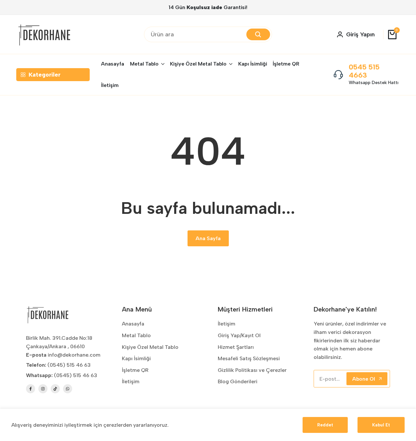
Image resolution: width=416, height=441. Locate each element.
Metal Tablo (136, 335)
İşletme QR (135, 370)
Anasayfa (133, 324)
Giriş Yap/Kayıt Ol (239, 335)
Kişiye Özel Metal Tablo (150, 347)
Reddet (325, 425)
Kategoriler (44, 74)
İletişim (130, 381)
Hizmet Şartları (236, 347)
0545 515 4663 (364, 71)
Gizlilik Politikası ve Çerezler (252, 370)
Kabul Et (381, 425)
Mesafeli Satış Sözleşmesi (249, 358)
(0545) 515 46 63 (75, 375)
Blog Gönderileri (237, 381)
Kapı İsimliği (136, 358)
